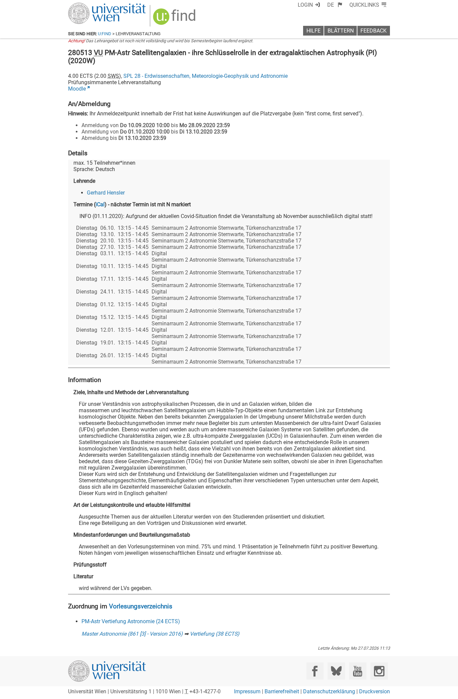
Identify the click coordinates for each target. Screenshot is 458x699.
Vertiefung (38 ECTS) (214, 634)
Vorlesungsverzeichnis (140, 606)
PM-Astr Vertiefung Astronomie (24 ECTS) (130, 621)
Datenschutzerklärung (329, 691)
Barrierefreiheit (282, 691)
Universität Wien (91, 6)
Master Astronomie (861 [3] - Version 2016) (132, 634)
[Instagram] (379, 671)
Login (305, 5)
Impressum (247, 691)
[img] (175, 19)
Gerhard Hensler (106, 193)
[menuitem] (335, 5)
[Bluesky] (336, 671)
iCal (100, 204)
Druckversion (374, 691)
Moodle (77, 89)
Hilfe (313, 31)
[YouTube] (357, 671)
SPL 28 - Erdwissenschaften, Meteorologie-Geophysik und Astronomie (205, 76)
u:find (104, 33)
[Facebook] (315, 671)
